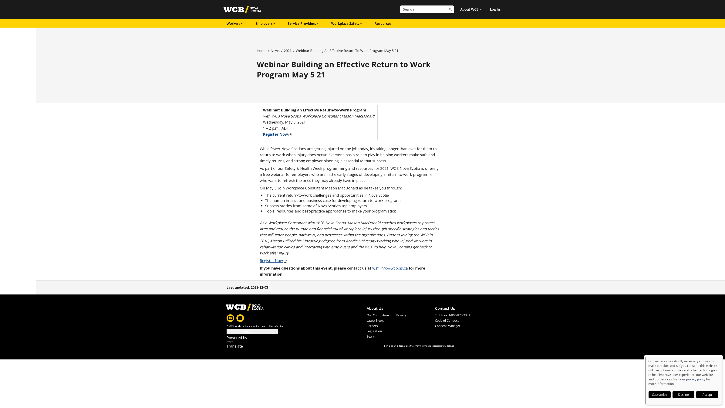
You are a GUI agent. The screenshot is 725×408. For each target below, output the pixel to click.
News (275, 50)
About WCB (469, 9)
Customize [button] (659, 395)
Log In (495, 9)
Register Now (271, 260)
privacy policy (695, 379)
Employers (264, 23)
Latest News (375, 320)
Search (371, 336)
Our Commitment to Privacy (386, 315)
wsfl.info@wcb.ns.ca (390, 268)
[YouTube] (240, 318)
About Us (375, 308)
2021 (288, 50)
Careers (372, 326)
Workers (233, 23)
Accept (707, 395)
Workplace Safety (345, 23)
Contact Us (445, 308)
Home (261, 50)
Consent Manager (447, 326)
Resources (383, 23)
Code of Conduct (447, 320)
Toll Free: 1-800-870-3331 (452, 315)
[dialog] (683, 380)
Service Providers (302, 23)
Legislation (374, 331)
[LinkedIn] (230, 318)
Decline (683, 395)
